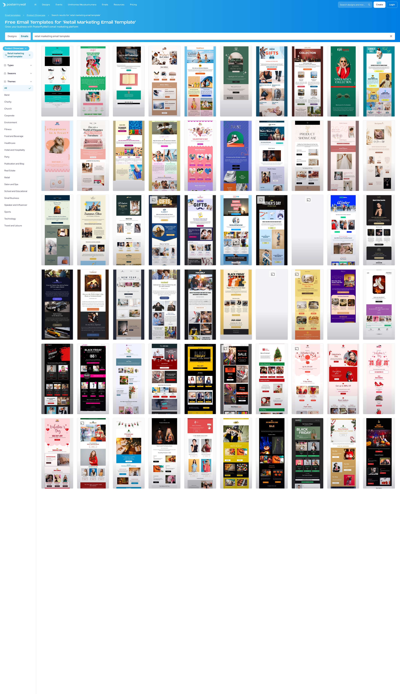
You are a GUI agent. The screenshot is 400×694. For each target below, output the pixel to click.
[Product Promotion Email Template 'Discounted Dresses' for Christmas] (200, 453)
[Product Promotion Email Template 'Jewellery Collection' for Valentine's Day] (343, 379)
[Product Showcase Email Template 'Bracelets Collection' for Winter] (129, 230)
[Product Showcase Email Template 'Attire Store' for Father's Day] (236, 230)
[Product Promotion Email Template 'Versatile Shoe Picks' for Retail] (57, 81)
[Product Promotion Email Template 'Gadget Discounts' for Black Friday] (308, 453)
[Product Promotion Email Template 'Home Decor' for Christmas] (129, 453)
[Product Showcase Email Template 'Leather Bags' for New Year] (57, 230)
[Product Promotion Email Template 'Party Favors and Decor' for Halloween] (236, 453)
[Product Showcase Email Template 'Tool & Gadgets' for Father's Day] (200, 304)
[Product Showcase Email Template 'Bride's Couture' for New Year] (343, 155)
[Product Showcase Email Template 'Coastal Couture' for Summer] (164, 155)
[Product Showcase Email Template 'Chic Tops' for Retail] (93, 81)
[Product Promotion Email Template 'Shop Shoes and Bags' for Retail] (379, 304)
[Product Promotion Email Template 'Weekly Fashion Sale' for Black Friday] (200, 379)
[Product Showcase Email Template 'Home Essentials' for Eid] (343, 304)
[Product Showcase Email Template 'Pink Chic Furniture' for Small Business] (93, 155)
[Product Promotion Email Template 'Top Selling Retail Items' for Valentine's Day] (379, 379)
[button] (31, 65)
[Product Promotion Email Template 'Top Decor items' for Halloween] (164, 453)
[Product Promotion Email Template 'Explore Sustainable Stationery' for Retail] (129, 81)
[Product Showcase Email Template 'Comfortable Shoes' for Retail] (236, 155)
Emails (24, 36)
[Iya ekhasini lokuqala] (13, 5)
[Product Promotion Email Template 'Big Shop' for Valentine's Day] (308, 379)
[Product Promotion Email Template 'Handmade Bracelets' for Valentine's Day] (57, 453)
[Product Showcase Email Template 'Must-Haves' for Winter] (164, 81)
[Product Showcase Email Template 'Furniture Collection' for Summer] (308, 81)
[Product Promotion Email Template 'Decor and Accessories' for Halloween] (272, 453)
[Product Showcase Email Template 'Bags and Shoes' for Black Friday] (236, 304)
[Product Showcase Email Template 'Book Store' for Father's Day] (93, 304)
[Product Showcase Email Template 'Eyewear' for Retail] (343, 81)
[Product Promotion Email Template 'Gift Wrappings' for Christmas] (272, 379)
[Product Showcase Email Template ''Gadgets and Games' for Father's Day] (272, 230)
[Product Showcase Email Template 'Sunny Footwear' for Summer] (129, 155)
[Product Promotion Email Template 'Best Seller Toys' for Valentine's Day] (200, 155)
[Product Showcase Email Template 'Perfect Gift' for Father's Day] (272, 81)
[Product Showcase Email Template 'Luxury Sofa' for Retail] (236, 81)
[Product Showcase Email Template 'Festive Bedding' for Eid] (308, 304)
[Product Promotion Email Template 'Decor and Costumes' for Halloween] (379, 453)
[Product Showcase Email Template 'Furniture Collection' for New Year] (129, 304)
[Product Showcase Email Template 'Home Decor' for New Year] (308, 155)
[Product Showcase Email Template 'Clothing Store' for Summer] (379, 81)
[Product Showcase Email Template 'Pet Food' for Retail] (57, 155)
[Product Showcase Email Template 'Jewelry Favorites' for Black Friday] (379, 230)
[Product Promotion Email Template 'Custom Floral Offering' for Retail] (129, 379)
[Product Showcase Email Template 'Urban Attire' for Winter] (343, 230)
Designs (12, 36)
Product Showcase (36, 15)
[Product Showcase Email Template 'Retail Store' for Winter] (272, 155)
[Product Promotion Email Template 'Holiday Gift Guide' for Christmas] (343, 453)
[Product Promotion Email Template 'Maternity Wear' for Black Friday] (93, 379)
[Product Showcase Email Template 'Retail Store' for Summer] (200, 81)
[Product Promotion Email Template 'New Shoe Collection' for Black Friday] (164, 379)
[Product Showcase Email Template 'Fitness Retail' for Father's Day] (164, 230)
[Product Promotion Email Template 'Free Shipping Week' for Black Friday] (57, 379)
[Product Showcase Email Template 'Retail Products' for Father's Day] (200, 230)
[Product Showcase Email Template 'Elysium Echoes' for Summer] (93, 230)
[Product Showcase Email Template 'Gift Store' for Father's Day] (272, 304)
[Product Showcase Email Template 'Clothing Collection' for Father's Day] (164, 304)
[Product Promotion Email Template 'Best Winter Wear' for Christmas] (93, 453)
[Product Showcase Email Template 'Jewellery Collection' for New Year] (379, 155)
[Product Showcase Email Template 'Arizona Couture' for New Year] (308, 230)
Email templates (12, 15)
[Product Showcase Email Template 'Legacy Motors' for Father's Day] (57, 304)
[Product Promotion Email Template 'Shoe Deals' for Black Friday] (236, 379)
